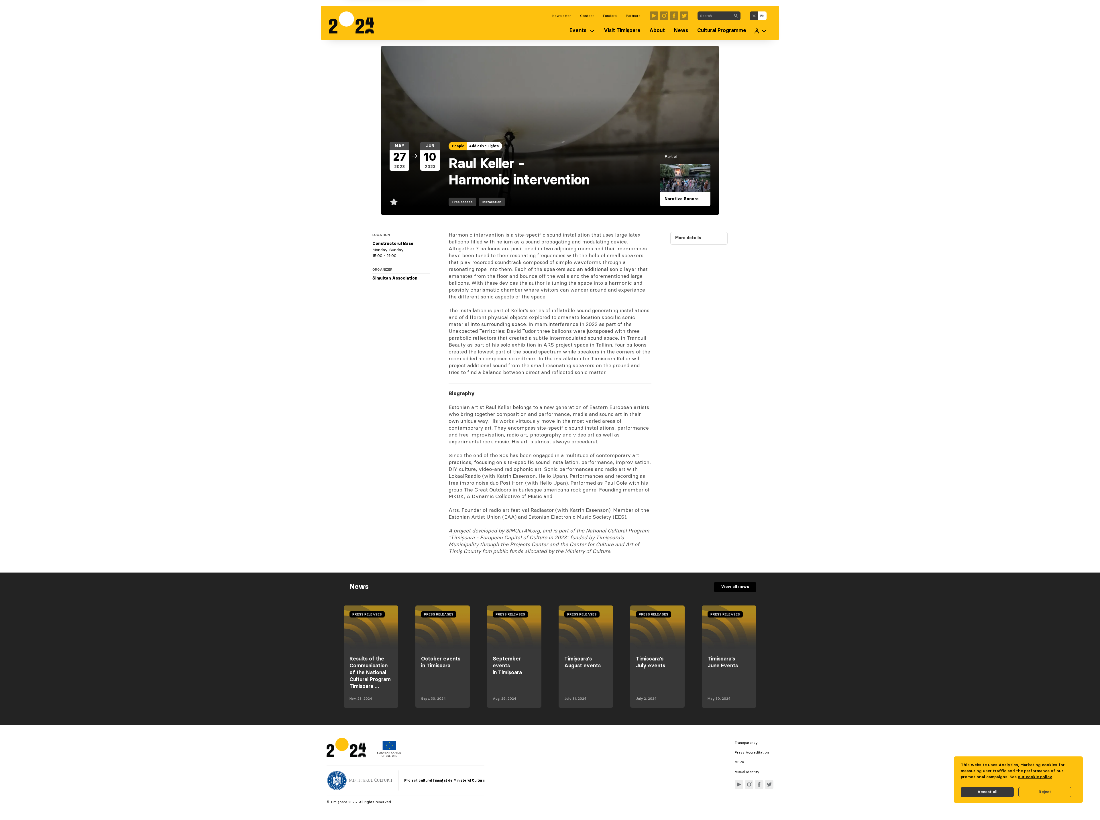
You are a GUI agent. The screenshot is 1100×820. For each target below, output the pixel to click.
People (458, 146)
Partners (633, 15)
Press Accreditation (752, 752)
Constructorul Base (392, 244)
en (762, 15)
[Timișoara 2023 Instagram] (664, 15)
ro (754, 15)
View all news (735, 587)
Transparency (746, 742)
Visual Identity (747, 772)
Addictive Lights (484, 146)
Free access (462, 202)
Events (577, 30)
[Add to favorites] (394, 202)
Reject (1045, 792)
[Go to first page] (354, 23)
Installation (491, 202)
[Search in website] (735, 15)
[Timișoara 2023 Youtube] (654, 15)
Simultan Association (394, 278)
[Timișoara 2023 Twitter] (684, 15)
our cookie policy (1035, 777)
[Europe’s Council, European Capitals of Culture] (389, 755)
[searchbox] (715, 15)
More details (688, 238)
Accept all (987, 792)
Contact (587, 15)
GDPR (739, 762)
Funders (610, 15)
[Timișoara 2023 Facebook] (674, 15)
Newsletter (561, 15)
